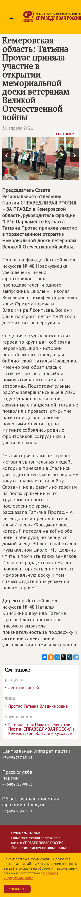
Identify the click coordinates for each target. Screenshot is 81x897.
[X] (63, 657)
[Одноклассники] (51, 657)
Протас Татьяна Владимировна (38, 706)
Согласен (17, 889)
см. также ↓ (66, 133)
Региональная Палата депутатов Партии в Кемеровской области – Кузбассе (41, 729)
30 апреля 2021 (17, 128)
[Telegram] (76, 657)
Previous (6, 155)
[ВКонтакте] (44, 657)
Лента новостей (23, 687)
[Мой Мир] (57, 657)
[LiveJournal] (69, 657)
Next (74, 155)
